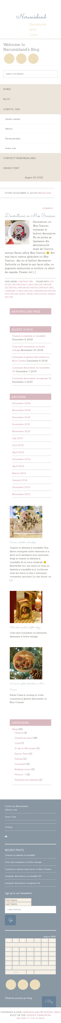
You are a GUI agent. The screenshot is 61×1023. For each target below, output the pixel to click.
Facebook (9, 59)
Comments (47, 208)
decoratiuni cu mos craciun (27, 284)
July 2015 (17, 438)
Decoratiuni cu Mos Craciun (30, 216)
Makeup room (22, 769)
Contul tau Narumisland (16, 806)
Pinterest (21, 59)
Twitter (33, 59)
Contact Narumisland (19, 158)
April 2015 (18, 452)
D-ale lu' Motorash (25, 748)
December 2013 (21, 487)
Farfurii (19, 758)
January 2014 (19, 480)
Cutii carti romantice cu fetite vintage (25, 627)
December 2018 (21, 403)
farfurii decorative (28, 287)
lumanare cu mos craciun (18, 290)
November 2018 (21, 410)
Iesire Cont (10, 817)
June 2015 (18, 445)
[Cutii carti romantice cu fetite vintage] (26, 622)
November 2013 (21, 494)
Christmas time (25, 281)
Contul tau (11, 109)
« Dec (16, 972)
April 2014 (18, 466)
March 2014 (19, 473)
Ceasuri (19, 732)
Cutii (17, 743)
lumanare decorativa (44, 290)
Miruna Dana (52, 1012)
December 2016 (21, 417)
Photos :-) (20, 774)
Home (7, 89)
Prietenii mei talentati (26, 779)
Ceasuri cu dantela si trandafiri (29, 335)
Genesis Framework (38, 1015)
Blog (6, 99)
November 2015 (21, 431)
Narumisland (30, 17)
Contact (9, 827)
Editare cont (11, 809)
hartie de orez (46, 287)
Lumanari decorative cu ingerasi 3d (31, 378)
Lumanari (20, 764)
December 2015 (21, 424)
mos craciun (11, 294)
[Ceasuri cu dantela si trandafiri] (26, 537)
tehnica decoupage (36, 294)
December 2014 (21, 459)
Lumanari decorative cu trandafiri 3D (23, 876)
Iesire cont (11, 168)
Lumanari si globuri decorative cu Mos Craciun (28, 869)
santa (22, 294)
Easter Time (21, 753)
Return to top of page (30, 1018)
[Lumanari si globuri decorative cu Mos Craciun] (26, 678)
